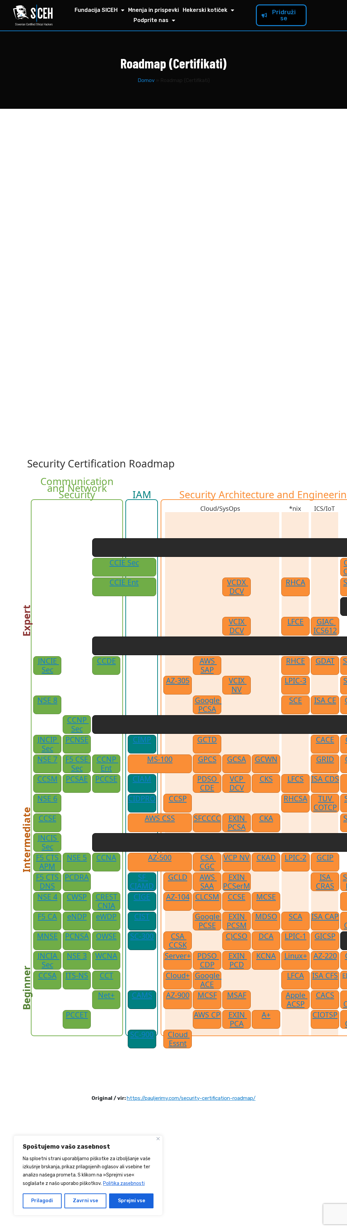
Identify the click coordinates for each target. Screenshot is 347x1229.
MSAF (236, 995)
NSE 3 (77, 956)
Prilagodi (42, 1201)
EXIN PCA (237, 1019)
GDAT (324, 661)
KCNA (266, 956)
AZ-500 (159, 857)
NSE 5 (77, 857)
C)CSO (236, 936)
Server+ (178, 956)
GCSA (236, 759)
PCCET (77, 1015)
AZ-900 (177, 995)
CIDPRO (142, 798)
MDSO (266, 916)
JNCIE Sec (48, 665)
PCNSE (76, 739)
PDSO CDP (208, 960)
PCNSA (77, 936)
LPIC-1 (295, 936)
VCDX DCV (237, 587)
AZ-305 (177, 680)
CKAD (266, 857)
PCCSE (106, 779)
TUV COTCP (325, 803)
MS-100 (159, 759)
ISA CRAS (325, 881)
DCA (266, 936)
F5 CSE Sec (77, 763)
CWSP (77, 897)
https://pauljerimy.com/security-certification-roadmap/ (191, 1098)
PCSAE (77, 779)
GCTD (207, 739)
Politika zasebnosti (124, 1183)
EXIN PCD (237, 960)
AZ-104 (177, 897)
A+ (266, 1015)
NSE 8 (47, 700)
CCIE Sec (124, 562)
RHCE (295, 661)
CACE (325, 739)
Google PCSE (208, 921)
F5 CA (47, 916)
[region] (88, 1175)
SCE (295, 700)
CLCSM (207, 897)
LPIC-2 (295, 857)
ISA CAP (325, 916)
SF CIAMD (142, 881)
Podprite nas (151, 20)
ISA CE (325, 700)
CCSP (178, 798)
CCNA (106, 857)
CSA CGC (208, 862)
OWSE (106, 936)
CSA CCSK (178, 940)
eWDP (106, 916)
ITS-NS (76, 975)
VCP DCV (237, 783)
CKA (266, 818)
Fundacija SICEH (96, 10)
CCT (106, 975)
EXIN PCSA (237, 822)
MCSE (266, 897)
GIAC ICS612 (325, 626)
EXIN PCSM (237, 921)
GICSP (324, 936)
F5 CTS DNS (48, 881)
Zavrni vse (85, 1201)
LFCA (295, 975)
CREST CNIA (107, 901)
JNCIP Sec (48, 744)
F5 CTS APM (48, 862)
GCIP (325, 857)
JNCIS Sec (48, 842)
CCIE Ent (124, 582)
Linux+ (295, 956)
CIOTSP (325, 1015)
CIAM (141, 779)
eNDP (77, 916)
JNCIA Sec (48, 960)
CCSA (47, 975)
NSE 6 (47, 798)
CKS (266, 779)
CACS (325, 995)
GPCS (207, 759)
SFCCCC (207, 818)
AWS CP (207, 1015)
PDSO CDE (208, 783)
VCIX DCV (238, 626)
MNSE (47, 936)
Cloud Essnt (179, 1039)
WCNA (106, 956)
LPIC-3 (295, 680)
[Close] (158, 1138)
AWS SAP (208, 665)
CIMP (142, 739)
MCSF (207, 995)
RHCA (295, 582)
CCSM (47, 779)
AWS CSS (160, 818)
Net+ (106, 995)
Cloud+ (178, 975)
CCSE (47, 818)
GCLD (177, 877)
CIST (141, 916)
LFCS (295, 779)
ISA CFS (325, 975)
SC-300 (142, 936)
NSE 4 (47, 897)
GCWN (266, 759)
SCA (295, 916)
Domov (146, 80)
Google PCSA (208, 705)
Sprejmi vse (131, 1201)
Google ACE (208, 980)
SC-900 (142, 1034)
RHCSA (295, 798)
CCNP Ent (107, 763)
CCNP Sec (78, 724)
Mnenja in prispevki (153, 10)
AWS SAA (208, 881)
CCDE (106, 661)
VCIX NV (238, 685)
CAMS (142, 995)
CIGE (142, 897)
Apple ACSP (296, 999)
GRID (325, 759)
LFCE (295, 621)
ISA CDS (325, 779)
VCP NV (236, 857)
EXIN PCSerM (236, 881)
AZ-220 (325, 956)
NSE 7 (47, 759)
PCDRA (77, 877)
